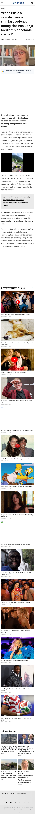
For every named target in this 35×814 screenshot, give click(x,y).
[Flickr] (11, 802)
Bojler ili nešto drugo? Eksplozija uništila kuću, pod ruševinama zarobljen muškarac (8, 774)
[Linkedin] (19, 802)
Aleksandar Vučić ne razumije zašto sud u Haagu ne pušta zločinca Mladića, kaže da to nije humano (26, 749)
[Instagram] (15, 802)
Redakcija (7, 39)
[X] (24, 802)
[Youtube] (28, 802)
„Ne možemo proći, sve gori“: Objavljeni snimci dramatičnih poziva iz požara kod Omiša (9, 748)
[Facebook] (6, 802)
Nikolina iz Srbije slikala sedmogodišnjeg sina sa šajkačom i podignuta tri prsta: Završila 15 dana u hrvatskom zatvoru (25, 777)
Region (3, 8)
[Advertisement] (17, 94)
